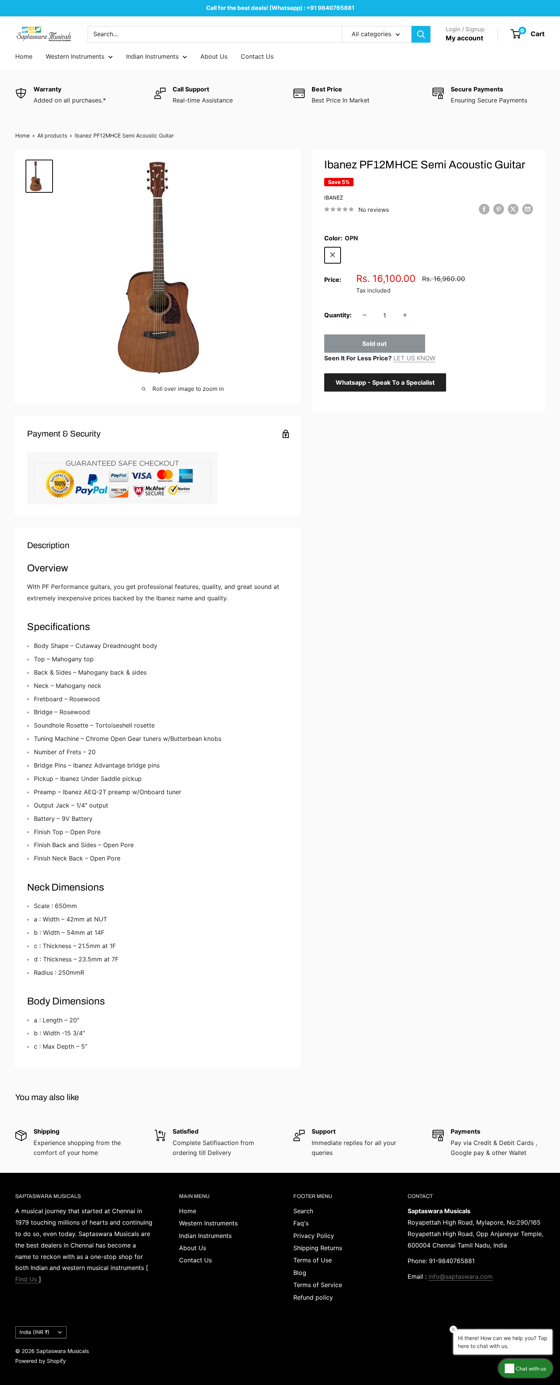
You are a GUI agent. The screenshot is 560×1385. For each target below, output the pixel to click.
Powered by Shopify (40, 1361)
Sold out (374, 343)
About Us (213, 56)
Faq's (301, 1223)
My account (464, 38)
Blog (299, 1272)
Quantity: (338, 314)
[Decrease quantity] (365, 315)
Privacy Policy (313, 1235)
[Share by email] (527, 209)
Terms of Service (317, 1285)
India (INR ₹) (34, 1332)
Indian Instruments (152, 56)
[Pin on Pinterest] (498, 209)
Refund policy (313, 1297)
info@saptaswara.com (461, 1276)
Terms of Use (312, 1260)
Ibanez (333, 197)
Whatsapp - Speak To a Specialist (385, 382)
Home (23, 56)
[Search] (420, 34)
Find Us (27, 1279)
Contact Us (257, 56)
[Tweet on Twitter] (513, 209)
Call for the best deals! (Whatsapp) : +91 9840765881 (280, 7)
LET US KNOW (414, 357)
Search (303, 1211)
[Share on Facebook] (484, 209)
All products (52, 135)
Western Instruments (75, 56)
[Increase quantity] (405, 315)
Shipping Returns (317, 1248)
